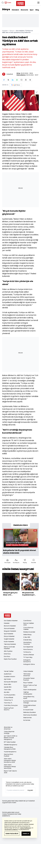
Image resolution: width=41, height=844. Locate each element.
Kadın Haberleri (9, 641)
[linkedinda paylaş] (12, 80)
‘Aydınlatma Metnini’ (11, 829)
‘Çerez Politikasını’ (25, 828)
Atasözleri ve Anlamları (8, 728)
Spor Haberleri (8, 634)
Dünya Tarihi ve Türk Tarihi (30, 686)
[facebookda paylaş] (4, 80)
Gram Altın (7, 684)
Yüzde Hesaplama (10, 752)
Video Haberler (28, 671)
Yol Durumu (27, 652)
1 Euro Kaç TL (8, 703)
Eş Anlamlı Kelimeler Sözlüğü (30, 702)
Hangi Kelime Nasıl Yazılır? (29, 706)
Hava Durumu (28, 649)
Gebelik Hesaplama (10, 745)
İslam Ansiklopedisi (29, 690)
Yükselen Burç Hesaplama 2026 (10, 748)
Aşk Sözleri (7, 679)
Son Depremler (28, 647)
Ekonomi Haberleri (10, 626)
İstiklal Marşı (27, 634)
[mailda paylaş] (21, 80)
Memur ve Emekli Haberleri (9, 647)
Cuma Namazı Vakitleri (28, 628)
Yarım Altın (7, 690)
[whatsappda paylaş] (17, 80)
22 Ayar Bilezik (8, 697)
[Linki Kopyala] (30, 80)
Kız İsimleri (26, 720)
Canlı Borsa (27, 621)
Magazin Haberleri (10, 631)
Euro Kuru (7, 656)
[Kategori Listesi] (38, 2)
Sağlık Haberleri (9, 639)
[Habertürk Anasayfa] (20, 3)
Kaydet (30, 790)
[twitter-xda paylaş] (8, 80)
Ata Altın (6, 692)
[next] (38, 585)
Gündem (15, 10)
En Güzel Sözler (28, 710)
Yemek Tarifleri (8, 671)
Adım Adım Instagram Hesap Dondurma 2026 (10, 760)
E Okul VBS (26, 637)
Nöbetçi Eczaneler (29, 632)
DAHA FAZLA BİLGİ (12, 833)
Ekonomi (24, 10)
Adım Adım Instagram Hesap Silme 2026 (10, 766)
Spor (32, 10)
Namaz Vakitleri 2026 (28, 624)
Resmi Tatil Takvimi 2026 (10, 772)
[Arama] (2, 2)
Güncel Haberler (9, 628)
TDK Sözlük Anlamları (26, 675)
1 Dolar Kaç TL (8, 700)
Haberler (5, 31)
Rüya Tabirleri (27, 683)
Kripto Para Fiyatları (10, 659)
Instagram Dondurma (27, 661)
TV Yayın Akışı (27, 657)
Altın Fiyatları (8, 651)
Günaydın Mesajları (10, 682)
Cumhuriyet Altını (9, 695)
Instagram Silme (29, 664)
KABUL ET (26, 833)
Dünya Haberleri (9, 636)
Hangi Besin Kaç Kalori (28, 697)
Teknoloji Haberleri (10, 644)
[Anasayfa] (7, 616)
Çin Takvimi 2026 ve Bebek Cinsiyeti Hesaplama (10, 737)
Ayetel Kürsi (7, 674)
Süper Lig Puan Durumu (9, 709)
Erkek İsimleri (27, 717)
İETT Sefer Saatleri (10, 742)
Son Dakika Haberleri (10, 621)
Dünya (6, 9)
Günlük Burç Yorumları (27, 643)
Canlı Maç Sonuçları (11, 705)
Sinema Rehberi (28, 655)
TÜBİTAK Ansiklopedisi (27, 693)
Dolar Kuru (7, 654)
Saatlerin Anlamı (9, 676)
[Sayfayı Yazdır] (26, 80)
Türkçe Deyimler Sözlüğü (9, 732)
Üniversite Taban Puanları (29, 679)
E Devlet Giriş (27, 640)
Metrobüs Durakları (29, 712)
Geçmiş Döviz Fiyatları (8, 755)
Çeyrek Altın (7, 687)
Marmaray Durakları (30, 715)
